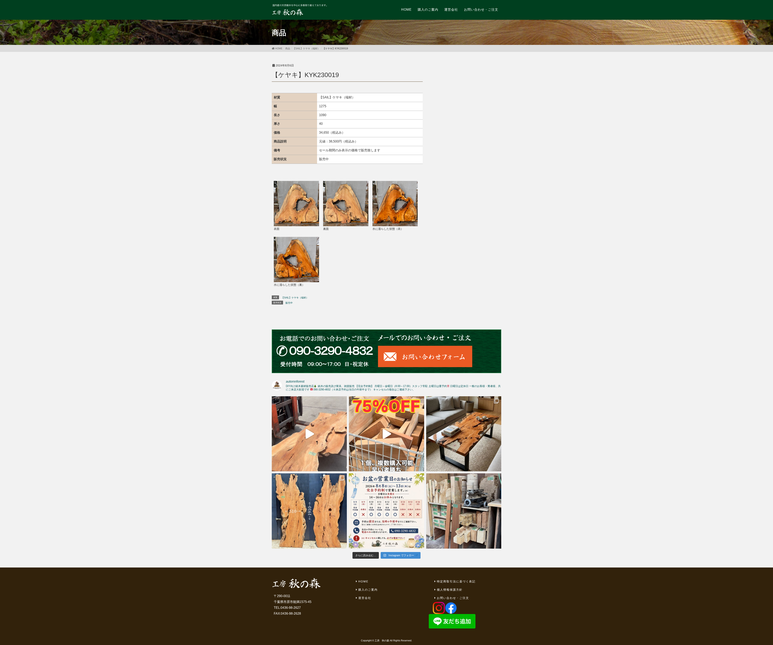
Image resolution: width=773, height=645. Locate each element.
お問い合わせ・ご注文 (453, 598)
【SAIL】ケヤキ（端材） (294, 297)
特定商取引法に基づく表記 (456, 581)
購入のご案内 (368, 589)
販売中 (289, 302)
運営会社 (364, 598)
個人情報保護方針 (450, 589)
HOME (363, 581)
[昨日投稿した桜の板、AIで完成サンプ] (463, 433)
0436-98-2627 (291, 607)
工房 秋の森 (382, 640)
